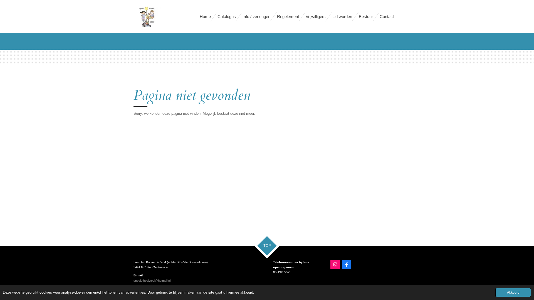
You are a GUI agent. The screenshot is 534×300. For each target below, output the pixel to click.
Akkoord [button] (513, 292)
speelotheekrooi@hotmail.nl (152, 280)
